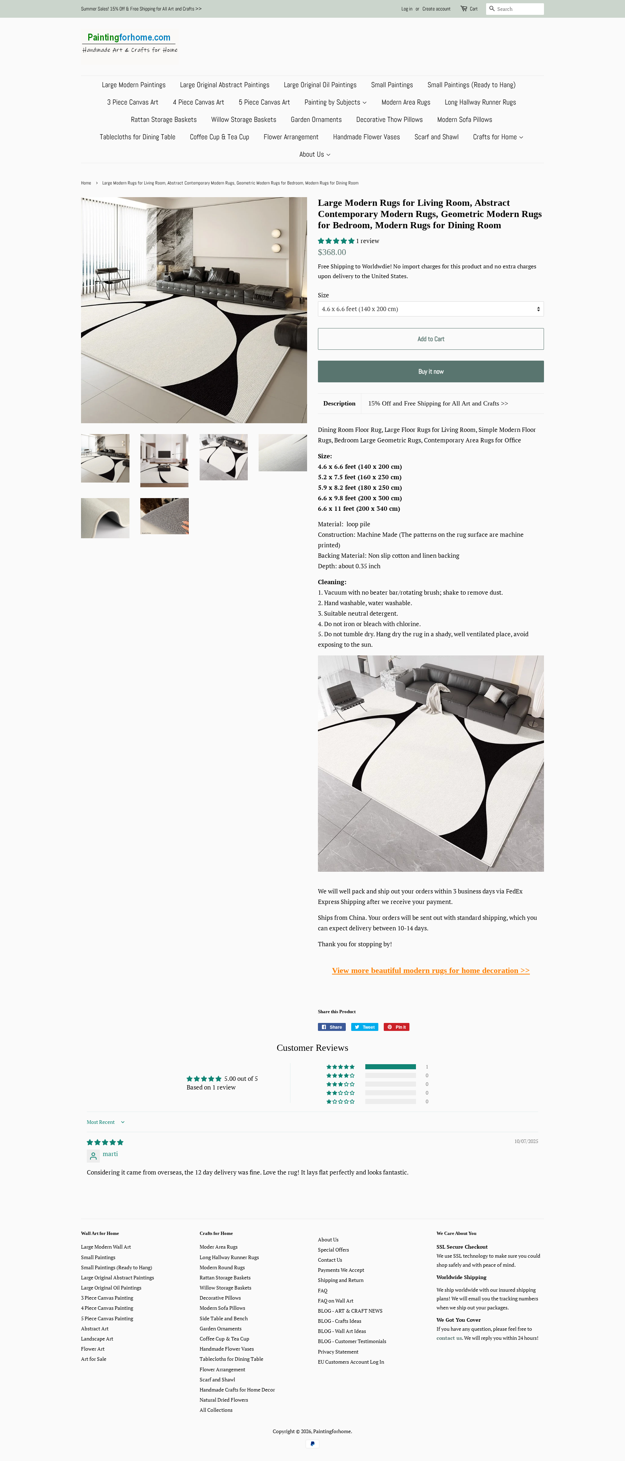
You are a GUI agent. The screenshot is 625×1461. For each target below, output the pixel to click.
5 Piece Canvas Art (264, 102)
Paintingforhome (332, 1431)
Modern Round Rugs (222, 1267)
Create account (436, 8)
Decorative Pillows (220, 1297)
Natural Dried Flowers (224, 1399)
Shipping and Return (340, 1280)
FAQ (322, 1290)
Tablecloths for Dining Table (137, 136)
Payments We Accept (341, 1269)
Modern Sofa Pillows (464, 119)
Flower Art (93, 1348)
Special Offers (333, 1249)
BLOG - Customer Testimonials (352, 1341)
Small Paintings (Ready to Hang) (472, 84)
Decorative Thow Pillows (389, 119)
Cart (474, 8)
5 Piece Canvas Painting (107, 1318)
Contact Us (330, 1259)
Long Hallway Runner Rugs (480, 102)
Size (323, 295)
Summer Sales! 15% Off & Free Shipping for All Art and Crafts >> (141, 8)
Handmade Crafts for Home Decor (237, 1389)
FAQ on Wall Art (335, 1300)
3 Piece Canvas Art (132, 102)
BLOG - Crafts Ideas (339, 1320)
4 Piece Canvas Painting (107, 1307)
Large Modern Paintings (134, 84)
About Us (312, 154)
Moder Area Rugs (219, 1246)
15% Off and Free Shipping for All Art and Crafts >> (438, 403)
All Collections (216, 1409)
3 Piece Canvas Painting (107, 1297)
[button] (337, 241)
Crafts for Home (496, 136)
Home (86, 183)
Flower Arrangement (291, 136)
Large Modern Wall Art (106, 1246)
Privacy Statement (338, 1351)
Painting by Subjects (333, 102)
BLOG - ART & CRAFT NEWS (350, 1310)
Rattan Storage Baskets (164, 119)
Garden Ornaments (316, 119)
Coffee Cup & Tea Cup (219, 136)
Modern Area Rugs (406, 102)
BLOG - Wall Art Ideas (342, 1331)
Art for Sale (93, 1358)
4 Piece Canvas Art (198, 102)
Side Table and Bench (224, 1318)
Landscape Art (97, 1338)
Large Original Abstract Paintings (224, 84)
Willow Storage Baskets (243, 119)
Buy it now (431, 371)
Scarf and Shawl (436, 136)
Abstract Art (95, 1328)
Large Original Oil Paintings (320, 84)
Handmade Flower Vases (366, 136)
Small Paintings (392, 84)
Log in (406, 8)
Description (339, 403)
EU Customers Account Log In (351, 1361)
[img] (105, 1142)
